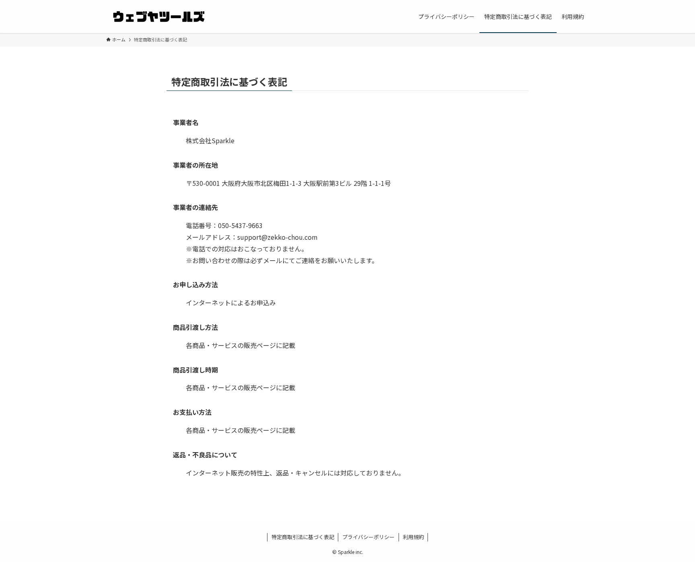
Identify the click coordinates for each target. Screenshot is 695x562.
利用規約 (413, 537)
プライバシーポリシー (368, 537)
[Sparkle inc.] (158, 16)
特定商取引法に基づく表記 (302, 537)
